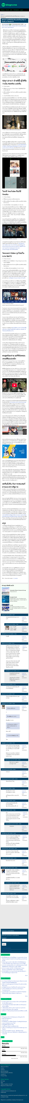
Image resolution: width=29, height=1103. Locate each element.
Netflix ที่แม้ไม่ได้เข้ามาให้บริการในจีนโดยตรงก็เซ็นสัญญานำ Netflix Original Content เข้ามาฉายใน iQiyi (14, 146)
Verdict (16, 578)
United (6, 624)
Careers (2, 1068)
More (26, 975)
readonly (4, 684)
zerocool (4, 769)
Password (4, 938)
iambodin (4, 848)
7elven (3, 788)
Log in (23, 617)
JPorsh (3, 694)
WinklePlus (4, 634)
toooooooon (5, 779)
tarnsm (3, 893)
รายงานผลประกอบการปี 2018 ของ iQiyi (18, 402)
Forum (7, 10)
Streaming (20, 26)
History (6, 1066)
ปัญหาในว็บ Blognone (6, 1018)
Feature (3, 10)
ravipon (3, 800)
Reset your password (6, 950)
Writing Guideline (4, 1072)
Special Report (11, 27)
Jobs (11, 10)
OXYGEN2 (7, 670)
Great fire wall (5, 1020)
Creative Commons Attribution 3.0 (8, 1091)
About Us (3, 1066)
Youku (5, 27)
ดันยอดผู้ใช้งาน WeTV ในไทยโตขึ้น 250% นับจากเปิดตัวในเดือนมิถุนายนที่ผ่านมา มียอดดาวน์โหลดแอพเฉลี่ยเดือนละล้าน (14, 329)
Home (2, 14)
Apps (2, 1082)
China (3, 26)
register (23, 618)
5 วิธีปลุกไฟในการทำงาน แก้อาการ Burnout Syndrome (13, 1007)
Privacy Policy (4, 1075)
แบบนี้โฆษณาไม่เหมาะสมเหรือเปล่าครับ (10, 1026)
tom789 (3, 833)
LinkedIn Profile (4, 1097)
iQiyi (3, 27)
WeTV (17, 26)
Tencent (6, 26)
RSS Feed (3, 1081)
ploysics (3, 810)
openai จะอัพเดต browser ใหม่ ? (9, 1023)
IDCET (3, 643)
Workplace (16, 10)
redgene (4, 858)
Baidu (10, 26)
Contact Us (3, 1074)
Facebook (6, 1084)
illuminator (7, 759)
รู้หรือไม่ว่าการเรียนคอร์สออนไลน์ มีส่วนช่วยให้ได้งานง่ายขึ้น (14, 1010)
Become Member (4, 1071)
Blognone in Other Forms (6, 1085)
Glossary (11, 1072)
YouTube (11, 1084)
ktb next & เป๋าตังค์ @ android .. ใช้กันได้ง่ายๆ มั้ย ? (12, 1030)
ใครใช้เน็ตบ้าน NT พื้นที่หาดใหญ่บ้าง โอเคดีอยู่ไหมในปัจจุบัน (14, 1021)
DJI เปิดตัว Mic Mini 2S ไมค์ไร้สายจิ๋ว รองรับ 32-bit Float (13, 987)
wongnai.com (20, 1099)
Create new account (6, 948)
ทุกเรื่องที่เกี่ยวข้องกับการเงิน (8, 1024)
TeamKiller (4, 867)
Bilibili (24, 26)
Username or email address (8, 930)
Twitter (2, 1084)
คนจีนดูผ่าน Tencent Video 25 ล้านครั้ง (17, 278)
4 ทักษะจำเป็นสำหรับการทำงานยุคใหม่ (10, 1009)
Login (21, 10)
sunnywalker (6, 24)
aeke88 (3, 743)
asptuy (3, 614)
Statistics (3, 1069)
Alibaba (13, 26)
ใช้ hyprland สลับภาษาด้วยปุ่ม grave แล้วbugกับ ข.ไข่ (13, 1017)
